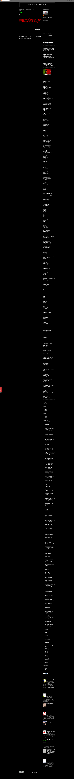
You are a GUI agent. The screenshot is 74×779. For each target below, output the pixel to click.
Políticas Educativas (46, 242)
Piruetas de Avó (45, 316)
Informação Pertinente (46, 195)
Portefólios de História (46, 243)
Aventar (44, 297)
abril (45, 656)
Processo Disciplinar (46, 253)
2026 (45, 402)
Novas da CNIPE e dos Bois (49, 525)
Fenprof (44, 370)
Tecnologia (44, 273)
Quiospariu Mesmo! (48, 640)
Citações (44, 121)
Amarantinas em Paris (48, 537)
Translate (50, 43)
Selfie (44, 269)
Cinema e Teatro (45, 120)
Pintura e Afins (45, 237)
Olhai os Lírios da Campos (47, 312)
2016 (45, 416)
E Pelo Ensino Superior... (49, 524)
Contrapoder (45, 126)
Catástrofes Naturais (46, 115)
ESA (43, 158)
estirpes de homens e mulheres (48, 166)
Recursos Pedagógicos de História (48, 65)
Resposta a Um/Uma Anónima (49, 582)
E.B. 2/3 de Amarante (46, 152)
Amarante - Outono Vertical (49, 548)
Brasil (44, 110)
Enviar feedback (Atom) (27, 38)
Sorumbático (45, 322)
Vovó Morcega (47, 444)
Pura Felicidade (47, 613)
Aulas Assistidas (45, 102)
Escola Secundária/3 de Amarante (48, 369)
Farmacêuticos (45, 173)
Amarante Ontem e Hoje (47, 87)
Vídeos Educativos (46, 284)
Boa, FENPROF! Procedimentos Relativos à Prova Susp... (49, 551)
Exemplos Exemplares (46, 169)
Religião (44, 262)
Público (44, 389)
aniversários (45, 94)
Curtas (44, 131)
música (44, 225)
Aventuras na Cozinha (46, 104)
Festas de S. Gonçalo (46, 178)
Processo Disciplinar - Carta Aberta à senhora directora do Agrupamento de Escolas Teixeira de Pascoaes (50, 751)
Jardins (44, 203)
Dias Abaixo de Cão (46, 145)
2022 (45, 407)
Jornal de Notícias (46, 380)
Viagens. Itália (45, 283)
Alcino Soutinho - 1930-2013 (49, 471)
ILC (43, 194)
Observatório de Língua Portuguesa (48, 385)
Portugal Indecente (46, 246)
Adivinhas (44, 83)
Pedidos (44, 232)
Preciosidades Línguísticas (47, 251)
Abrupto (44, 296)
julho (46, 652)
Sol (43, 395)
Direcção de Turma (46, 146)
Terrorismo (44, 274)
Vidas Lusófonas (45, 396)
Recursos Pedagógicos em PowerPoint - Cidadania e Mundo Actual (48, 57)
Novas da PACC (47, 424)
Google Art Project (46, 371)
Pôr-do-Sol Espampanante (49, 534)
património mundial (46, 230)
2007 (45, 669)
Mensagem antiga (38, 36)
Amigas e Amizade (48, 542)
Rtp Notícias (45, 391)
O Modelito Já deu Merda (49, 570)
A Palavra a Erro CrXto (48, 480)
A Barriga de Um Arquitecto (47, 295)
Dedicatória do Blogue (46, 134)
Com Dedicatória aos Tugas (49, 645)
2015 (45, 417)
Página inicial (31, 36)
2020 (45, 410)
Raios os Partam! (47, 572)
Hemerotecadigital (46, 375)
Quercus (44, 390)
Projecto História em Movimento (48, 256)
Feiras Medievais (45, 174)
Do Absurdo (46, 510)
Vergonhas (44, 280)
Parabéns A (46, 643)
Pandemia (44, 227)
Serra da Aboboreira (46, 270)
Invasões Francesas (46, 199)
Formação (44, 179)
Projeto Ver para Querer (46, 257)
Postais (44, 248)
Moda (44, 221)
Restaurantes (45, 264)
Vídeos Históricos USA (46, 397)
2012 (45, 662)
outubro (46, 648)
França (44, 182)
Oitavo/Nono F (45, 347)
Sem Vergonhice (47, 607)
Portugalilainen (45, 317)
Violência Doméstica (46, 285)
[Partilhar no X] (37, 29)
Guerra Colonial (45, 374)
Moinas (44, 222)
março (46, 658)
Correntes (44, 302)
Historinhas (44, 189)
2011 (45, 664)
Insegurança (45, 198)
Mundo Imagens (45, 311)
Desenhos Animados (46, 140)
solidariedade (45, 272)
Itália (43, 201)
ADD (43, 82)
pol (43, 240)
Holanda (44, 190)
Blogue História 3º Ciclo (46, 50)
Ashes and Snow (45, 356)
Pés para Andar (47, 636)
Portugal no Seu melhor (46, 247)
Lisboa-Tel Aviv (45, 308)
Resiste (46, 602)
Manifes (44, 216)
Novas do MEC (47, 632)
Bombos (44, 109)
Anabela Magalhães (37, 4)
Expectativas (45, 171)
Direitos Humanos (46, 147)
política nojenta (45, 241)
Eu (43, 167)
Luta (43, 214)
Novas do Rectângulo (48, 633)
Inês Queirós (45, 331)
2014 (45, 419)
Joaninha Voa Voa (46, 204)
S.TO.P (44, 267)
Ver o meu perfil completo (48, 17)
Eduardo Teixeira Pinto (48, 577)
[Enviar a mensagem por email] (35, 29)
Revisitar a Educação (46, 319)
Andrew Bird (46, 569)
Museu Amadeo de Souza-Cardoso (48, 384)
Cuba (44, 130)
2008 (45, 668)
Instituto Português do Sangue (47, 379)
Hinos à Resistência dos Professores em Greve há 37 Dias (50, 731)
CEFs (44, 118)
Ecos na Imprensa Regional (47, 153)
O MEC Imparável (47, 628)
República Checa (45, 263)
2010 (45, 665)
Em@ (44, 306)
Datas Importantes (46, 363)
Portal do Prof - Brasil (46, 386)
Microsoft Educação (46, 381)
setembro (46, 649)
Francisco (44, 349)
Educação (44, 155)
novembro (46, 423)
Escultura (44, 161)
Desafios (44, 137)
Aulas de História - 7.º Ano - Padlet (48, 48)
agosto (46, 651)
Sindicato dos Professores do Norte (48, 392)
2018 (45, 413)
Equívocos (44, 157)
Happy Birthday (47, 642)
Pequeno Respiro (47, 556)
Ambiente (44, 88)
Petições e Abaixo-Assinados (47, 236)
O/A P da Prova (47, 475)
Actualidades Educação (46, 81)
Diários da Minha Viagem (47, 330)
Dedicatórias (45, 135)
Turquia (44, 279)
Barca (44, 105)
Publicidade (45, 259)
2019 (45, 412)
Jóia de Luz (45, 206)
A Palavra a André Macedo (49, 595)
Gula (43, 188)
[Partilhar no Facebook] (38, 29)
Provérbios (44, 258)
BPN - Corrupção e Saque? (49, 573)
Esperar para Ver (47, 639)
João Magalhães (45, 205)
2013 (45, 420)
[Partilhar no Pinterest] (39, 29)
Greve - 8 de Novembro (48, 591)
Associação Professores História (48, 357)
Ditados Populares (46, 150)
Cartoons (44, 114)
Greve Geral (46, 629)
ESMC (44, 162)
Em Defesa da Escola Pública (49, 467)
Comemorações (45, 124)
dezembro (46, 421)
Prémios (44, 252)
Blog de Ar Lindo (45, 298)
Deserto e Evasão (46, 141)
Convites (44, 129)
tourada (44, 275)
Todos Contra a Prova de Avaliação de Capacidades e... (49, 539)
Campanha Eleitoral (46, 113)
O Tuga (46, 484)
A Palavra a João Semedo (49, 563)
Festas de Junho (45, 177)
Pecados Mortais (45, 231)
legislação (44, 210)
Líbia (43, 211)
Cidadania (44, 119)
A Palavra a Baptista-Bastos (49, 557)
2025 (45, 403)
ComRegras (45, 301)
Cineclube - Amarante (48, 621)
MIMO (44, 220)
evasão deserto (45, 168)
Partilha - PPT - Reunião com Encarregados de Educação (49, 740)
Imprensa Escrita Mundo (47, 376)
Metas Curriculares (48, 620)
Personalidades (45, 235)
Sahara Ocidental (45, 268)
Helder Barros (45, 337)
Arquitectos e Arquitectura (47, 98)
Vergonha (46, 635)
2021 (45, 409)
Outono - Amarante (48, 553)
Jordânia (44, 209)
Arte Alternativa (45, 99)
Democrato (44, 303)
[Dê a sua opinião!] (36, 29)
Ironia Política (45, 200)
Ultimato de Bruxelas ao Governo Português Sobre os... (49, 513)
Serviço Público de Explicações (50, 452)
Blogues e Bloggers (46, 108)
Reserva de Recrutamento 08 (49, 600)
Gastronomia (45, 184)
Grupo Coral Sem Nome (46, 187)
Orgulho (44, 226)
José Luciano (45, 346)
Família (44, 172)
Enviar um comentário (22, 34)
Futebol (44, 183)
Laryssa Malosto (45, 345)
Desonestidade (45, 142)
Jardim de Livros (45, 307)
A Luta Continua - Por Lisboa (49, 448)
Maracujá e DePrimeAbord (47, 350)
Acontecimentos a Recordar (47, 80)
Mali (43, 215)
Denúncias (44, 136)
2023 (45, 406)
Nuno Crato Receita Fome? (49, 624)
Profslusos (44, 318)
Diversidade (45, 151)
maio (46, 655)
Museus (44, 224)
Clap (43, 338)
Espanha (44, 163)
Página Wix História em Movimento (48, 49)
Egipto (44, 156)
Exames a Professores (48, 603)
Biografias (44, 359)
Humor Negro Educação (46, 193)
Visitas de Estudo (46, 288)
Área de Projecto (45, 97)
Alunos (44, 86)
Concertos (44, 125)
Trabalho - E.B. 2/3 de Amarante (48, 278)
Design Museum (45, 365)
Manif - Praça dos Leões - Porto (50, 430)
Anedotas (44, 93)
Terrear (44, 324)
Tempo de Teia (45, 323)
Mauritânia (44, 219)
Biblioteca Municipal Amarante (47, 358)
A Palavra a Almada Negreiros (49, 561)
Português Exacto (46, 387)
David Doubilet (45, 364)
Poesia (44, 238)
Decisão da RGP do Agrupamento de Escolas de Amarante (50, 713)
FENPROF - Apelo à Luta (49, 490)
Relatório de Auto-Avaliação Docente (48, 687)
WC (43, 289)
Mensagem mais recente (23, 36)
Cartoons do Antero (46, 300)
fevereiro (46, 659)
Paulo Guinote (45, 313)
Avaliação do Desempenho (47, 103)
